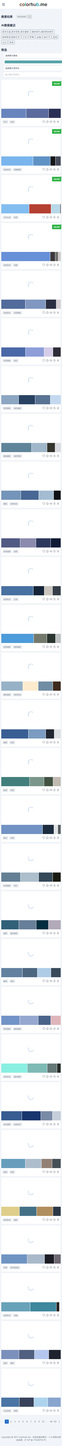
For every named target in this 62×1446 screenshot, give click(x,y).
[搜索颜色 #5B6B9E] (37, 113)
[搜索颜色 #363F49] (57, 590)
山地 (15, 599)
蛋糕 (55, 37)
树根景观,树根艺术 (11, 37)
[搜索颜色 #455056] (56, 1163)
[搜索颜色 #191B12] (57, 877)
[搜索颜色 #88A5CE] (54, 1402)
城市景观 (17, 456)
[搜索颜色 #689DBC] (13, 1163)
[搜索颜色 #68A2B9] (15, 1306)
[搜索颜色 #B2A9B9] (55, 924)
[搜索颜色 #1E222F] (55, 1354)
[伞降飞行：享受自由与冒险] (31, 189)
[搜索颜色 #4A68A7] (13, 352)
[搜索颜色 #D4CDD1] (58, 304)
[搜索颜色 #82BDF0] (15, 208)
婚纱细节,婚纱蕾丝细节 (42, 31)
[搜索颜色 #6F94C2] (14, 1259)
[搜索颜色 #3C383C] (52, 256)
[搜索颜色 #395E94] (15, 734)
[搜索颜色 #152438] (38, 590)
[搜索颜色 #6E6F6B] (57, 256)
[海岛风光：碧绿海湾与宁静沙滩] (31, 762)
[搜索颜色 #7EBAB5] (37, 1068)
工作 (25, 37)
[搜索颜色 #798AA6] (46, 1115)
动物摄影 (17, 169)
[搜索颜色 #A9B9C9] (36, 1259)
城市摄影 (17, 408)
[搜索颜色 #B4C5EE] (42, 1354)
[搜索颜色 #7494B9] (11, 495)
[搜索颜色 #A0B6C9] (39, 447)
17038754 (38, 1440)
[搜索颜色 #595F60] (59, 829)
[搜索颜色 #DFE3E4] (56, 829)
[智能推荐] (54, 122)
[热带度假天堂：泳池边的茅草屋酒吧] (31, 1144)
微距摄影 (14, 933)
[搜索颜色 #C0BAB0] (57, 781)
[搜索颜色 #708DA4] (45, 686)
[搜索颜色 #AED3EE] (41, 1402)
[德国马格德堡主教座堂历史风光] (31, 619)
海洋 (15, 360)
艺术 (5, 122)
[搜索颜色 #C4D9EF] (55, 399)
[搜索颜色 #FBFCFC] (60, 1306)
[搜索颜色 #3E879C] (43, 1306)
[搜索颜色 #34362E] (51, 447)
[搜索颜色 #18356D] (31, 1115)
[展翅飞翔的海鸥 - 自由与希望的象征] (31, 237)
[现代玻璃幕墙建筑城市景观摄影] (31, 428)
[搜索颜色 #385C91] (11, 1115)
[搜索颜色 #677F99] (27, 924)
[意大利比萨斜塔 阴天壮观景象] (31, 1335)
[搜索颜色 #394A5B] (56, 972)
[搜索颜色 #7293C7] (10, 1020)
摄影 (5, 742)
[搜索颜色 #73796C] (40, 638)
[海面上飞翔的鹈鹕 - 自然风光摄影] (31, 1287)
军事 (12, 838)
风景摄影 (17, 313)
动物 (15, 265)
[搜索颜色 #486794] (30, 495)
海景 (15, 551)
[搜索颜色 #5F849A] (16, 447)
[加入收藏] (47, 122)
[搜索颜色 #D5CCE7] (48, 352)
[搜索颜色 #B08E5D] (45, 1211)
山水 (4, 42)
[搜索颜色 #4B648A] (44, 1020)
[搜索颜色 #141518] (53, 161)
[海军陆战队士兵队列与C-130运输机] (31, 1239)
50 (55, 1421)
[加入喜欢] (43, 122)
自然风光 (7, 169)
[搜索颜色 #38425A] (26, 1402)
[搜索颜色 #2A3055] (55, 113)
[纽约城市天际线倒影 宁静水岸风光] (31, 380)
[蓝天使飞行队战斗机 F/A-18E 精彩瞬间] (31, 810)
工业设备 (7, 1411)
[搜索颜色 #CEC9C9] (59, 256)
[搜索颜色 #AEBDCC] (34, 1163)
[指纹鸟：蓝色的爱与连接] (31, 94)
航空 (5, 838)
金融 (39, 37)
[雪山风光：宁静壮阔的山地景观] (31, 571)
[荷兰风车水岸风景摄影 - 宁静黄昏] (31, 858)
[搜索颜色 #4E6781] (29, 972)
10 (43, 1421)
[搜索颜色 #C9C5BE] (48, 590)
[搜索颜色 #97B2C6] (12, 686)
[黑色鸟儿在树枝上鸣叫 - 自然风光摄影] (31, 141)
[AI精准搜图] (58, 122)
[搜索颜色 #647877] (52, 1068)
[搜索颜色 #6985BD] (13, 113)
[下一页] (59, 1422)
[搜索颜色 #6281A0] (11, 972)
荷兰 (15, 886)
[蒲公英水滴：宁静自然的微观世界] (31, 1048)
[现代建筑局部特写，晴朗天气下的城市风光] (31, 666)
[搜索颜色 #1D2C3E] (48, 829)
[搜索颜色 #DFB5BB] (56, 1020)
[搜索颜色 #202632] (50, 734)
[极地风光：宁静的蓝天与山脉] (31, 1096)
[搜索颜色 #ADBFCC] (30, 877)
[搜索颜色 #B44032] (40, 208)
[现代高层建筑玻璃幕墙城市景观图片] (31, 953)
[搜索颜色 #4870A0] (17, 590)
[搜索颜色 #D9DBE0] (58, 447)
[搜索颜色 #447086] (28, 1211)
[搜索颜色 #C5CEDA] (57, 1115)
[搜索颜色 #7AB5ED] (17, 161)
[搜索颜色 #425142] (48, 781)
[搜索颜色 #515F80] (26, 1354)
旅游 (5, 790)
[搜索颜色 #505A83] (10, 542)
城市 (12, 981)
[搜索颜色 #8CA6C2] (10, 399)
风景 (15, 217)
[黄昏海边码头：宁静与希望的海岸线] (31, 523)
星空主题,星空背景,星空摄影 (15, 31)
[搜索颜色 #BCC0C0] (58, 638)
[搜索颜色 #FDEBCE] (30, 686)
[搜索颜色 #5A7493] (42, 399)
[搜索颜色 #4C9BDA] (17, 638)
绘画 (12, 122)
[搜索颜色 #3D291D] (57, 686)
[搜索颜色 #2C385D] (43, 542)
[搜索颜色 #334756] (46, 877)
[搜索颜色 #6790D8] (25, 256)
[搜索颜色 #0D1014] (57, 495)
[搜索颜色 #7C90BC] (10, 1354)
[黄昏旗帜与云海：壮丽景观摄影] (31, 1192)
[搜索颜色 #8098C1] (36, 304)
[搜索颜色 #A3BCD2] (46, 495)
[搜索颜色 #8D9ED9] (35, 352)
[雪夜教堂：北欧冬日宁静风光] (31, 1001)
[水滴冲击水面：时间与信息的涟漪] (31, 905)
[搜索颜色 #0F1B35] (56, 542)
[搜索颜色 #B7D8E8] (55, 208)
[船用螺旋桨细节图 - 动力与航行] (31, 1383)
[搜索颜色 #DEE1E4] (57, 734)
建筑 (5, 504)
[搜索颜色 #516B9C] (13, 304)
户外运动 (7, 217)
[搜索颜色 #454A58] (58, 161)
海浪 (11, 42)
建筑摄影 (7, 456)
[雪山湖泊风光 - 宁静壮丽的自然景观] (31, 285)
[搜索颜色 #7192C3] (22, 829)
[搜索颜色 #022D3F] (42, 924)
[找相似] (50, 122)
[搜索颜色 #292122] (58, 1306)
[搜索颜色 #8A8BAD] (28, 542)
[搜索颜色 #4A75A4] (10, 1402)
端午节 (47, 37)
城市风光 (14, 504)
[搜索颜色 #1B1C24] (49, 1259)
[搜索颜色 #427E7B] (15, 781)
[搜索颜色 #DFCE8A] (10, 1211)
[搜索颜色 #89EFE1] (14, 1068)
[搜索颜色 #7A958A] (37, 781)
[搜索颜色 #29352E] (51, 638)
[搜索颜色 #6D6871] (57, 1259)
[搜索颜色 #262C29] (59, 1068)
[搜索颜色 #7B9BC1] (37, 734)
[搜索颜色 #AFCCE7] (44, 972)
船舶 (15, 1411)
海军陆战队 (15, 1267)
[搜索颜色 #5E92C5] (42, 161)
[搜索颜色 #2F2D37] (57, 352)
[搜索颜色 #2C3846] (57, 1211)
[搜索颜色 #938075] (47, 1163)
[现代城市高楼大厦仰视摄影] (31, 714)
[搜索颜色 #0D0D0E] (60, 208)
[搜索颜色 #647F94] (11, 877)
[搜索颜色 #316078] (10, 924)
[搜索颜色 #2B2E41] (51, 304)
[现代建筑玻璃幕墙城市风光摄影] (31, 476)
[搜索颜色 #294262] (27, 399)
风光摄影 (7, 1124)
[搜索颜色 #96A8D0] (29, 1020)
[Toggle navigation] (3, 4)
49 (51, 1421)
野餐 (32, 37)
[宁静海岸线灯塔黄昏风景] (31, 332)
